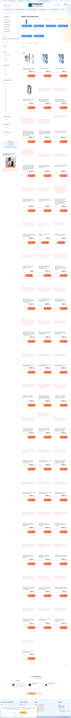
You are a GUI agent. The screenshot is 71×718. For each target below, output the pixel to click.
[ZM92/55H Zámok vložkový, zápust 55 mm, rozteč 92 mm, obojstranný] (45, 545)
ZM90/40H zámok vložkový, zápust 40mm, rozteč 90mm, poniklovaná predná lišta (60, 396)
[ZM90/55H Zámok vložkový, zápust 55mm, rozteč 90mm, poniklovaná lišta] (29, 451)
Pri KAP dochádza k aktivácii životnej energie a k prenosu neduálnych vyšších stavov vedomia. (10, 170)
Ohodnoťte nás (32, 693)
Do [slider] (17, 38)
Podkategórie (6, 16)
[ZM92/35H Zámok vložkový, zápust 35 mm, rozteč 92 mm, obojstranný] (29, 513)
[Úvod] (35, 5)
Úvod (4, 12)
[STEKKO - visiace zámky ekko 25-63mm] (45, 224)
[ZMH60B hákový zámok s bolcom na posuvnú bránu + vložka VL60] (61, 609)
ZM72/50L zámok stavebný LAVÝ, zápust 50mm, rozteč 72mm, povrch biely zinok (45, 333)
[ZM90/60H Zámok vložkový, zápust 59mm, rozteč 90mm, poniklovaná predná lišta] (61, 451)
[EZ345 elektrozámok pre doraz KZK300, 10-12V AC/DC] (29, 89)
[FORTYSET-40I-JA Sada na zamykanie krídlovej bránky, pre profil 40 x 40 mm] (29, 189)
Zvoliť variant (45, 242)
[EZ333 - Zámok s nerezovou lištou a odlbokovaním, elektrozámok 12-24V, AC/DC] (61, 289)
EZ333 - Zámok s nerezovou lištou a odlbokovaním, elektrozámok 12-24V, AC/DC (60, 300)
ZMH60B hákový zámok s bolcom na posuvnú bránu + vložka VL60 (60, 620)
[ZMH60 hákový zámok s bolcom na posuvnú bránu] (45, 609)
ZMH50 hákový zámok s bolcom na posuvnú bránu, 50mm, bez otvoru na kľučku (29, 620)
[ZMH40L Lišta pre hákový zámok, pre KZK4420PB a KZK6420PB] (61, 577)
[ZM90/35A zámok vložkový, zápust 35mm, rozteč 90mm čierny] (29, 386)
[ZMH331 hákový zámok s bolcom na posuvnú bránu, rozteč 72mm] (61, 545)
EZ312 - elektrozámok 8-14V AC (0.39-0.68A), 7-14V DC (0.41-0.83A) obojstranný (44, 267)
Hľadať (18, 5)
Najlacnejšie (29, 43)
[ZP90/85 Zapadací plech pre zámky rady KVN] (29, 641)
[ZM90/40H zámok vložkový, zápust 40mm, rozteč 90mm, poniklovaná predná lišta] (61, 386)
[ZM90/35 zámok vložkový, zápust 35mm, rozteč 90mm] (61, 355)
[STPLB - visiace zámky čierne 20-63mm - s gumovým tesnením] (29, 256)
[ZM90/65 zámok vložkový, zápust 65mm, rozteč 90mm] (29, 483)
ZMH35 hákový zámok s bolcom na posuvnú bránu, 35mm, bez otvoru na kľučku (29, 588)
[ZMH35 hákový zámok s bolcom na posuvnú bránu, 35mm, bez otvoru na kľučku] (29, 577)
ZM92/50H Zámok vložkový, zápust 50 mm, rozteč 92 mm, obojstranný (28, 556)
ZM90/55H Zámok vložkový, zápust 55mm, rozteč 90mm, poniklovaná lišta (28, 461)
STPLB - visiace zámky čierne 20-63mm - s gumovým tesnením (28, 267)
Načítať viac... (40, 693)
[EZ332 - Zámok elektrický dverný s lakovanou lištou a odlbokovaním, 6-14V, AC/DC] (45, 289)
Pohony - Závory (9, 9)
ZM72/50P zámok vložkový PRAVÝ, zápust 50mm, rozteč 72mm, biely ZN (60, 333)
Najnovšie (23, 43)
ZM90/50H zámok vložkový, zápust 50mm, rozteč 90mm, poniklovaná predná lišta (60, 429)
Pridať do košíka (32, 75)
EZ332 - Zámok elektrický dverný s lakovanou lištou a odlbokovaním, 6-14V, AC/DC (45, 300)
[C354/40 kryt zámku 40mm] (45, 58)
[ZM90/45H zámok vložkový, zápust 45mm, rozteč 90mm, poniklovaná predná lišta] (29, 419)
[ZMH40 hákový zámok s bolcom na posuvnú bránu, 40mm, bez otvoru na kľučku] (45, 577)
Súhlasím (23, 712)
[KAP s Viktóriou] (10, 162)
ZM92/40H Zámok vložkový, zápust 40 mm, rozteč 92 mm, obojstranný (44, 524)
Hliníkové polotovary (54, 9)
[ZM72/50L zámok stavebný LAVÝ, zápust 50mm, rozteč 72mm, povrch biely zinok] (45, 322)
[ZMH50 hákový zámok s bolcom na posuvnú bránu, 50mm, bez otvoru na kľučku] (29, 609)
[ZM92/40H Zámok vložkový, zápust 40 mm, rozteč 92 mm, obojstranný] (45, 513)
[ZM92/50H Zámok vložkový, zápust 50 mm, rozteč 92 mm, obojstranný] (29, 545)
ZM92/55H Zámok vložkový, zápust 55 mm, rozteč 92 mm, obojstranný (44, 556)
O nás (2, 704)
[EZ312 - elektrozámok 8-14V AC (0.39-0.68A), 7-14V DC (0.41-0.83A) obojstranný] (45, 256)
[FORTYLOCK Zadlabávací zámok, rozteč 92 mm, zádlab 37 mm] (61, 155)
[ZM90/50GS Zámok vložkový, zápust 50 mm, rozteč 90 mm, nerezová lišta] (45, 419)
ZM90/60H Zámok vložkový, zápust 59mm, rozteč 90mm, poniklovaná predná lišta (60, 461)
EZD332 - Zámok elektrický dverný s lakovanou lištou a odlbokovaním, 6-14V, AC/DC (44, 100)
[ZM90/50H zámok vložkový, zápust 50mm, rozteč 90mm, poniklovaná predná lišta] (61, 419)
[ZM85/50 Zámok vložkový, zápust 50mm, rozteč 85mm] (45, 355)
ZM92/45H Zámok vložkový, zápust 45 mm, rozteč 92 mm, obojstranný (60, 524)
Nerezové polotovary (43, 9)
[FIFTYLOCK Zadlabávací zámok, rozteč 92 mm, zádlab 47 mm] (61, 121)
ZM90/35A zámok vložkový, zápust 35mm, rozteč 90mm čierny (28, 396)
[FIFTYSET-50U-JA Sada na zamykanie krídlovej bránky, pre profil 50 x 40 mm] (45, 155)
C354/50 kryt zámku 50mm (60, 68)
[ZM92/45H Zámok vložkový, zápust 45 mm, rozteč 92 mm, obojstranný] (61, 513)
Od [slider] (3, 38)
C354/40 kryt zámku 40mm (44, 68)
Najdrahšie (36, 43)
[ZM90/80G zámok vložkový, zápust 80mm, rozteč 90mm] (61, 483)
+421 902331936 (61, 707)
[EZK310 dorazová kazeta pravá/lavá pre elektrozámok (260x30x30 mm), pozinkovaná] (61, 89)
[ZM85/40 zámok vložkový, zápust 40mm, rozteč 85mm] (29, 355)
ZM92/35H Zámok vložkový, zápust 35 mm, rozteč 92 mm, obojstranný (28, 524)
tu (23, 715)
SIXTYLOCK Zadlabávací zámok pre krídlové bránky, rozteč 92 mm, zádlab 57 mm (29, 235)
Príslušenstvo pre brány (31, 9)
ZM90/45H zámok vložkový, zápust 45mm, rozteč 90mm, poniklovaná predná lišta (28, 429)
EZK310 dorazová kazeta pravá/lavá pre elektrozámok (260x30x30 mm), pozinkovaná (60, 100)
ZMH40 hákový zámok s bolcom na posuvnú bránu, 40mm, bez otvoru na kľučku (45, 588)
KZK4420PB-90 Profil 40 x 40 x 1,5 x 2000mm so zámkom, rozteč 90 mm (45, 200)
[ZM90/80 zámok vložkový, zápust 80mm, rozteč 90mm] (45, 483)
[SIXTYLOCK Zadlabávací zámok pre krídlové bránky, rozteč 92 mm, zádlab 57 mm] (29, 224)
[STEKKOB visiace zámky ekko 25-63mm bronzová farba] (61, 224)
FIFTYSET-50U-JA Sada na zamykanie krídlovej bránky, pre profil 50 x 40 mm (45, 166)
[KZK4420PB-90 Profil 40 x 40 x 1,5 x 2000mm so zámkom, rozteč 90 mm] (45, 189)
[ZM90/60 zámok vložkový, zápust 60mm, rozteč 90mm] (45, 451)
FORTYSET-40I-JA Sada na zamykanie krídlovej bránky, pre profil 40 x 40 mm (29, 200)
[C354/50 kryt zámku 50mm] (61, 58)
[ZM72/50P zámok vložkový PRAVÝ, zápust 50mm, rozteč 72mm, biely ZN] (61, 322)
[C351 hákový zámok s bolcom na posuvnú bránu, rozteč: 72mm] (29, 58)
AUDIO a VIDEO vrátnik (19, 9)
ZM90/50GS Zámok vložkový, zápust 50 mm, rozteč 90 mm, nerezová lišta (44, 429)
